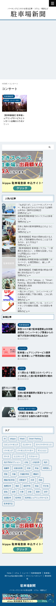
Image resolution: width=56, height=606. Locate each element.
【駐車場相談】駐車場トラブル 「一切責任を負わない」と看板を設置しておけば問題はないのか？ (35, 251)
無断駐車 (7, 486)
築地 (5, 492)
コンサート (27, 444)
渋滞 (32, 480)
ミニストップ (19, 456)
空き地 (45, 486)
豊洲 (38, 492)
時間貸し (46, 468)
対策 (29, 468)
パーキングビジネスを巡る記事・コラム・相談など (28, 590)
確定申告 (27, 486)
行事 (22, 492)
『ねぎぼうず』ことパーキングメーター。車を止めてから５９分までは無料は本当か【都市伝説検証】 (35, 207)
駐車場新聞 (28, 585)
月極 (13, 474)
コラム (16, 573)
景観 (5, 474)
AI (5, 439)
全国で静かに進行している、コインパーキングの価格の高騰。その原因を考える (35, 306)
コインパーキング (11, 444)
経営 (13, 492)
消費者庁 (22, 480)
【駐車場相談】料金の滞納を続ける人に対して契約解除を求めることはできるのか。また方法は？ (35, 239)
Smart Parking (35, 439)
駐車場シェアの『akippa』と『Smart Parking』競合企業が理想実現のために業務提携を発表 (36, 283)
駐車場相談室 (36, 573)
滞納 (40, 480)
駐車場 (18, 498)
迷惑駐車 (7, 498)
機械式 (36, 474)
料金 (37, 468)
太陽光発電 (18, 468)
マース (6, 456)
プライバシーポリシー (34, 576)
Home (9, 573)
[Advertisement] (28, 49)
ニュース (25, 573)
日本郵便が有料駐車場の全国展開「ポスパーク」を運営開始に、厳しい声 (35, 261)
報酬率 (6, 468)
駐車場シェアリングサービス (36, 498)
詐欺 (30, 492)
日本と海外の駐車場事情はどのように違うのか (35, 227)
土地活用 (35, 462)
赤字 (46, 492)
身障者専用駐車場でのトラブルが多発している (35, 217)
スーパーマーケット (44, 444)
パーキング (8, 450)
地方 (45, 462)
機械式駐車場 (9, 480)
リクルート (33, 456)
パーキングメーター (25, 450)
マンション (42, 450)
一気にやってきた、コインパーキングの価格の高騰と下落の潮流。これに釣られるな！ (35, 294)
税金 (37, 486)
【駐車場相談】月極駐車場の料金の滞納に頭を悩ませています (35, 271)
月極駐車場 (24, 474)
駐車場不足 (8, 503)
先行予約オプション (12, 462)
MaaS (22, 439)
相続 (17, 486)
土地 (26, 462)
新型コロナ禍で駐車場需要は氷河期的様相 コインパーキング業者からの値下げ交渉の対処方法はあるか (35, 332)
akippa (12, 439)
